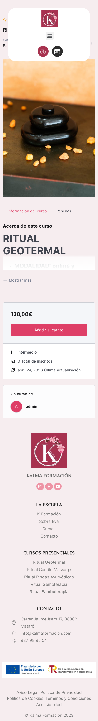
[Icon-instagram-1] (40, 486)
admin (31, 406)
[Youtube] (58, 486)
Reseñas (63, 211)
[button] (50, 36)
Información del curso (27, 211)
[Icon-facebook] (49, 486)
